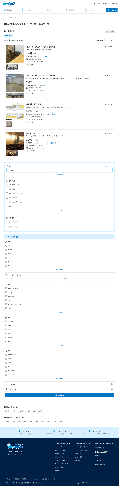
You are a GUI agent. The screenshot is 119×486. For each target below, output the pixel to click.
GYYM (96, 456)
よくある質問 (58, 467)
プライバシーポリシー (33, 479)
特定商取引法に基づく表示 (48, 479)
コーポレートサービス (60, 463)
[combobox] (11, 10)
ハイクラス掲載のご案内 (81, 450)
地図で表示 (60, 174)
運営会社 (17, 479)
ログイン (106, 3)
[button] (59, 185)
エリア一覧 (108, 166)
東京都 (10, 18)
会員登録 (114, 3)
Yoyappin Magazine (100, 464)
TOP (5, 18)
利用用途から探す (59, 453)
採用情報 (24, 479)
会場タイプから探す (60, 450)
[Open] (20, 10)
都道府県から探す (59, 457)
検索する (113, 10)
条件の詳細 (111, 31)
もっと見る (60, 210)
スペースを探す (59, 447)
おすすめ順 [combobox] (109, 40)
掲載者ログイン (79, 453)
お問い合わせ (9, 479)
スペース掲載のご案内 (80, 447)
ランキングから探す (60, 460)
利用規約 (57, 470)
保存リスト (97, 3)
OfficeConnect (99, 447)
